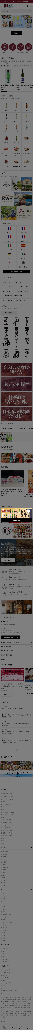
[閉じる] (28, 511)
